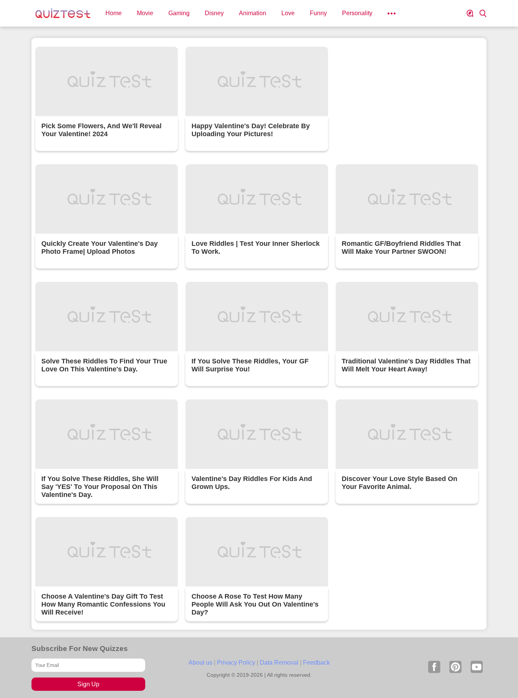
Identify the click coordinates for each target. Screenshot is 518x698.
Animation (252, 13)
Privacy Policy (236, 662)
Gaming (179, 13)
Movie (145, 13)
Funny (318, 13)
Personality (357, 13)
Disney (214, 13)
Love (288, 13)
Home (113, 13)
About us (200, 662)
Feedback (316, 662)
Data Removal (279, 662)
